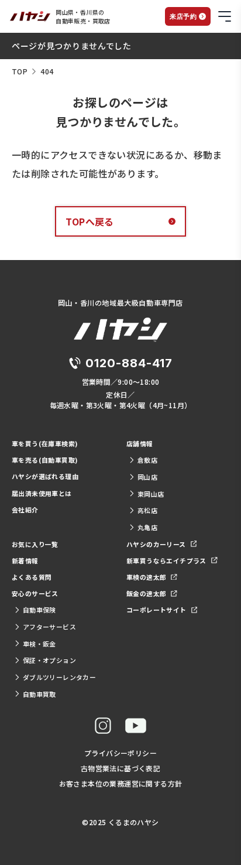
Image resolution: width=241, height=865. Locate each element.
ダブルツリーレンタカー (59, 677)
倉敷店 (147, 459)
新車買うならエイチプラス (166, 560)
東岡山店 (150, 493)
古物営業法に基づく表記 (120, 768)
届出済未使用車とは (42, 493)
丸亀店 (147, 527)
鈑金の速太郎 (146, 593)
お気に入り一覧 (35, 544)
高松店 (147, 510)
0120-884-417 (129, 363)
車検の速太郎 (146, 577)
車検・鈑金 (39, 643)
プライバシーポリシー (120, 753)
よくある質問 (31, 577)
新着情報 (25, 560)
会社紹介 (25, 509)
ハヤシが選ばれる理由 (45, 476)
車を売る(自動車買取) (45, 459)
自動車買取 (39, 694)
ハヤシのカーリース (156, 544)
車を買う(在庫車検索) (45, 443)
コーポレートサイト (156, 609)
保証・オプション (49, 660)
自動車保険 (39, 609)
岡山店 (147, 476)
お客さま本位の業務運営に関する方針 (121, 783)
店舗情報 (139, 443)
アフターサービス (49, 626)
